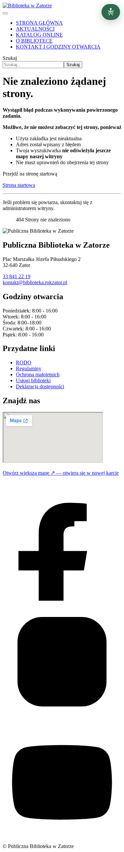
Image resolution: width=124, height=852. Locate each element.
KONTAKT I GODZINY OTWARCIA (58, 47)
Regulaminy (28, 368)
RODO (23, 362)
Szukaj (10, 58)
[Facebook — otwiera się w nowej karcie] (62, 599)
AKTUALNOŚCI (35, 29)
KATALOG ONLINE (39, 35)
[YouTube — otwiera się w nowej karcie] (62, 840)
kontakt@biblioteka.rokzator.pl (35, 282)
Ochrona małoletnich (38, 374)
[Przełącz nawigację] (5, 13)
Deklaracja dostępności (40, 386)
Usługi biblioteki (33, 380)
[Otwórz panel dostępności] (111, 12)
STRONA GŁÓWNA (39, 23)
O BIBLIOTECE (34, 41)
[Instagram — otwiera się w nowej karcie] (62, 719)
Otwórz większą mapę (61, 473)
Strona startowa (19, 185)
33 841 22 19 (16, 276)
